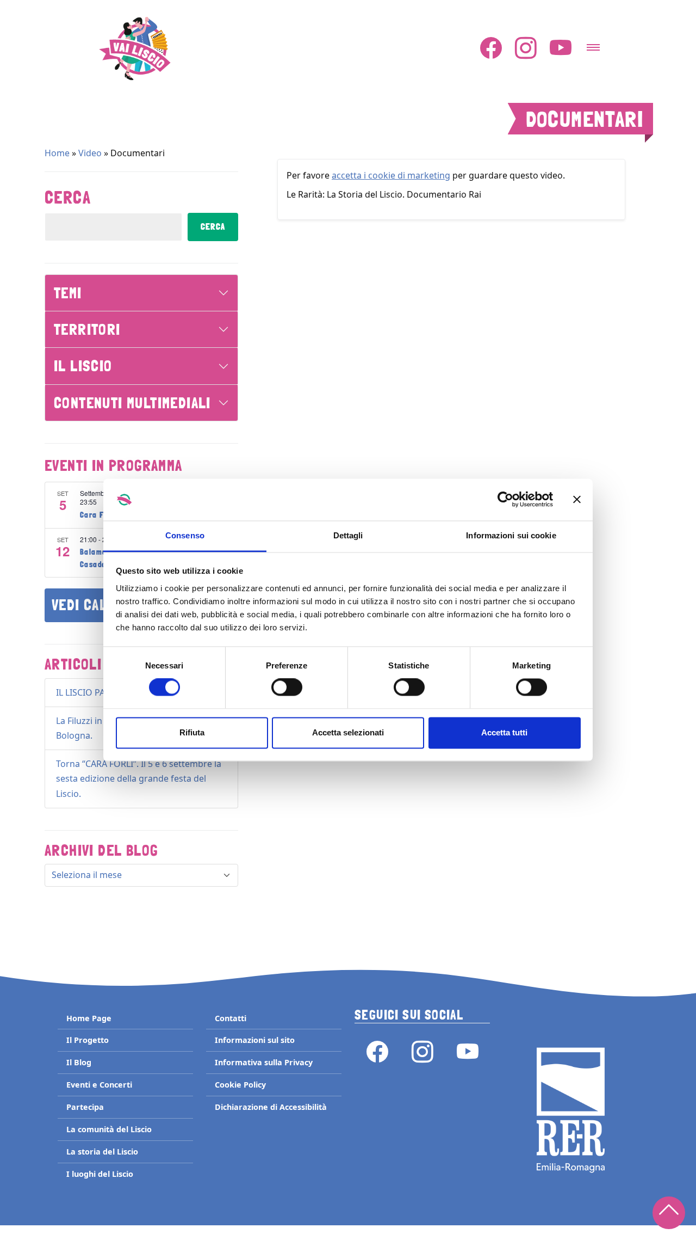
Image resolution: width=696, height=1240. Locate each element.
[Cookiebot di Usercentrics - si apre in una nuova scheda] (505, 500)
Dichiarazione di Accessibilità (271, 1107)
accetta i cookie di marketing (391, 175)
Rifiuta (191, 732)
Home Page (88, 1018)
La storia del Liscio (102, 1151)
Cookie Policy (240, 1084)
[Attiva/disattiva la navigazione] (593, 44)
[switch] (286, 687)
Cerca (68, 197)
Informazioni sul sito (255, 1040)
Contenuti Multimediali (132, 403)
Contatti (230, 1018)
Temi (68, 293)
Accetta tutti (504, 732)
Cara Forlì (98, 515)
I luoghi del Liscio (99, 1174)
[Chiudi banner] (577, 500)
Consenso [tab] (184, 535)
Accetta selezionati (348, 732)
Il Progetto (87, 1040)
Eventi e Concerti (99, 1084)
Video (90, 153)
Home (57, 153)
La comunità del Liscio (109, 1129)
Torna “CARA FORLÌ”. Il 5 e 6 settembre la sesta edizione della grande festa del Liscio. (138, 778)
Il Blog (78, 1062)
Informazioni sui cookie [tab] (511, 535)
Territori (87, 329)
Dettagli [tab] (348, 535)
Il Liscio (83, 366)
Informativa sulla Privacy (264, 1062)
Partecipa (85, 1107)
